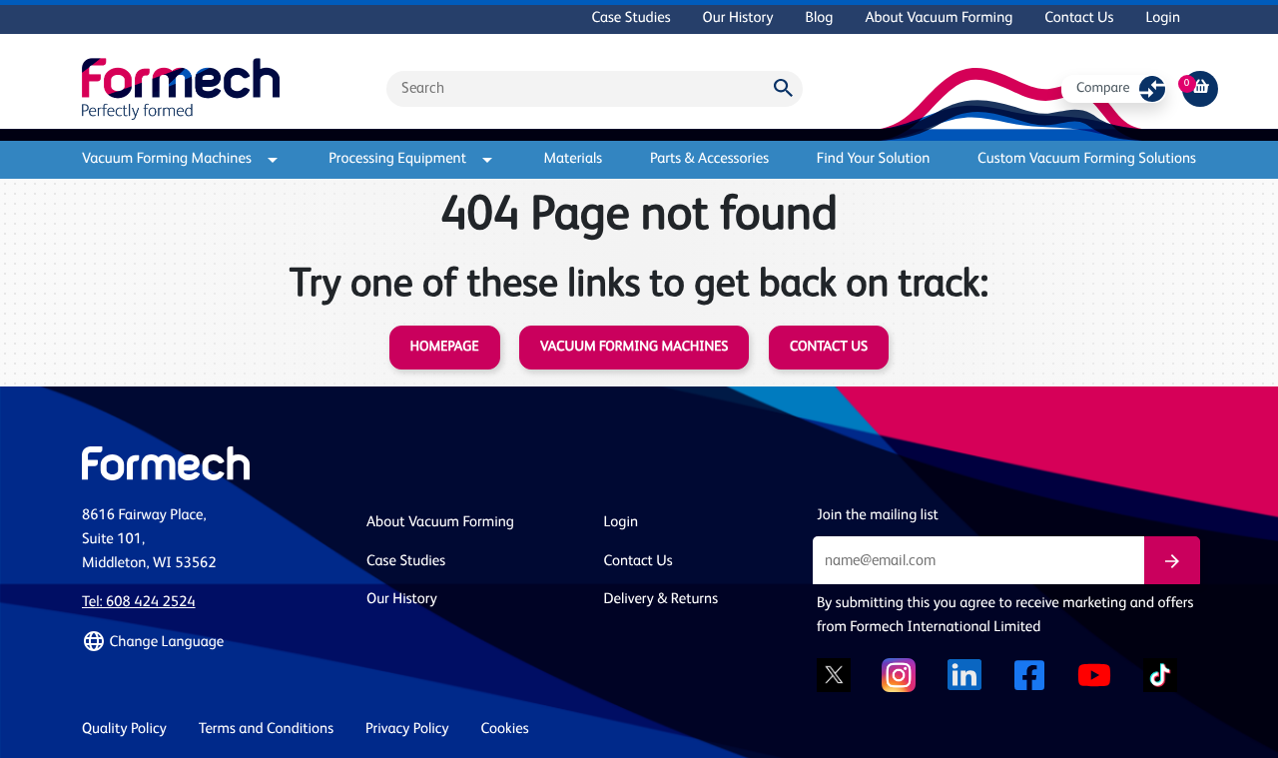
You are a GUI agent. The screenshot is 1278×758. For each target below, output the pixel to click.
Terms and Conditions (266, 729)
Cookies (505, 729)
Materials (572, 159)
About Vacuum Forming (938, 18)
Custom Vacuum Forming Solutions (1086, 159)
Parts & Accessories (709, 159)
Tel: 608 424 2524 (139, 602)
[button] (212, 642)
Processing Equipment (397, 159)
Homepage (444, 348)
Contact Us (1078, 18)
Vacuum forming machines (634, 348)
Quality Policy (124, 729)
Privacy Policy (407, 729)
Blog (819, 18)
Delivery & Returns (661, 599)
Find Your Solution (874, 159)
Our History (738, 18)
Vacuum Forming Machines (167, 159)
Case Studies (630, 18)
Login (1162, 18)
